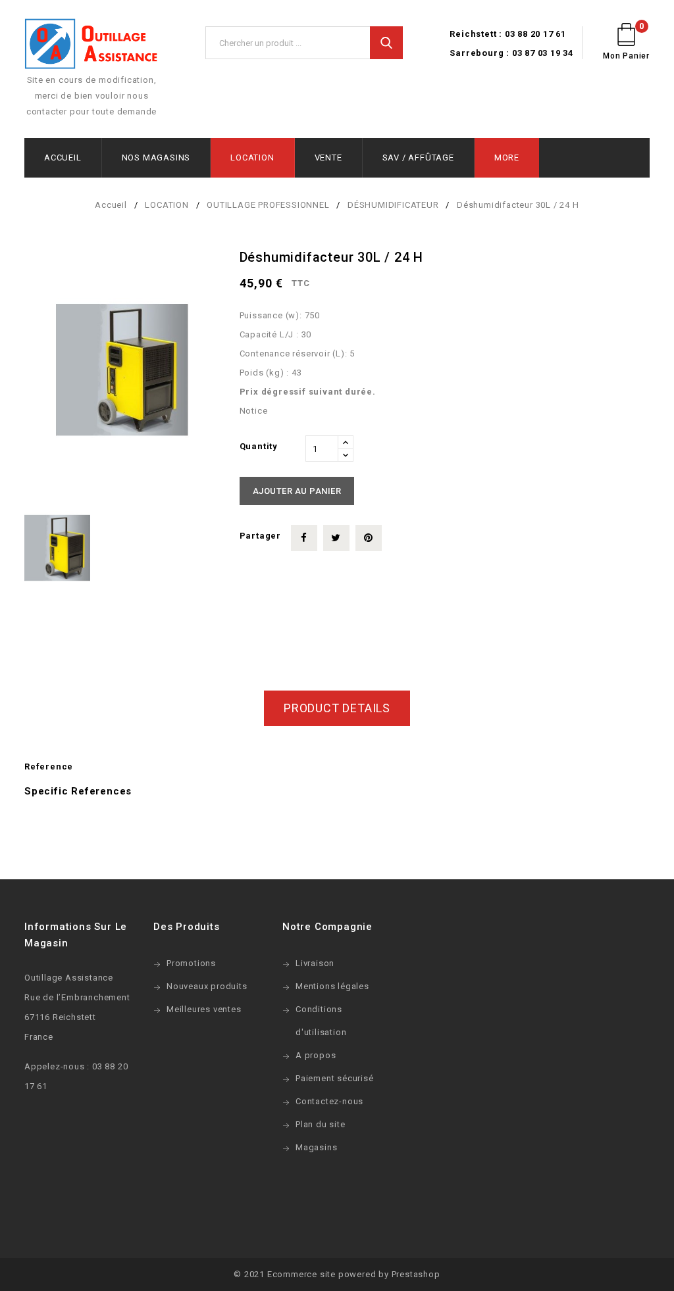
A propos (316, 1055)
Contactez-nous (329, 1101)
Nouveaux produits (207, 986)
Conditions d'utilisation (321, 1020)
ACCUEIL (63, 157)
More (506, 157)
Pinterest (368, 538)
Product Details (337, 708)
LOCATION (252, 157)
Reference (48, 766)
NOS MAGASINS (156, 157)
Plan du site (321, 1124)
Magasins (316, 1147)
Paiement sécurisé (335, 1078)
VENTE (328, 157)
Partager (304, 538)
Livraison (315, 963)
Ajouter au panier (297, 491)
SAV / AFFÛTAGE (418, 157)
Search (386, 42)
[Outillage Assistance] (91, 45)
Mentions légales (332, 986)
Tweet (336, 538)
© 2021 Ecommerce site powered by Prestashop (337, 1274)
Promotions (191, 963)
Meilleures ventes (204, 1009)
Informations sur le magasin (75, 935)
